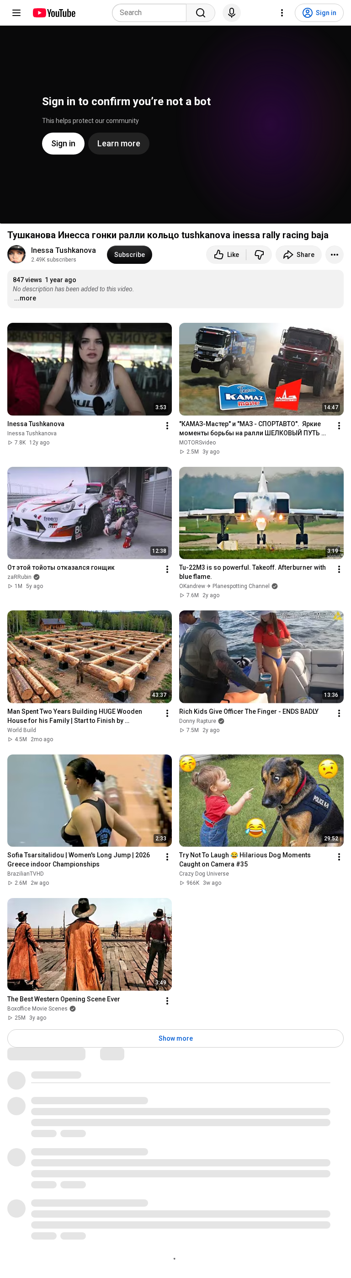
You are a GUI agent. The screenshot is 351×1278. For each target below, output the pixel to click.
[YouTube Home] (54, 13)
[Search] (200, 13)
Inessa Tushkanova (63, 250)
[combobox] (152, 12)
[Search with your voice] (232, 13)
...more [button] (25, 298)
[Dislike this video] (259, 255)
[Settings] (282, 12)
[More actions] (334, 255)
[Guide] (16, 12)
